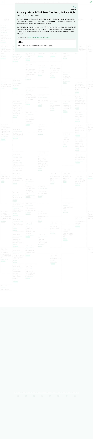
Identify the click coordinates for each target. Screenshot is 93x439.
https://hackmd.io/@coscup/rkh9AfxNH (38, 37)
